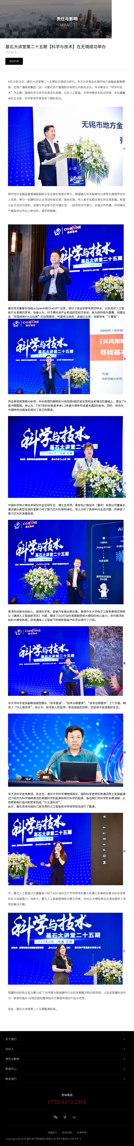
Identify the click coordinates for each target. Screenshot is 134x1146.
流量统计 (52, 1132)
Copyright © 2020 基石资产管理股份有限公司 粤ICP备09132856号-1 (43, 1139)
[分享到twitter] (65, 1117)
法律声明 (82, 1132)
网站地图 (67, 1132)
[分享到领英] (74, 1117)
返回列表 (14, 61)
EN (118, 7)
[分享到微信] (56, 1117)
